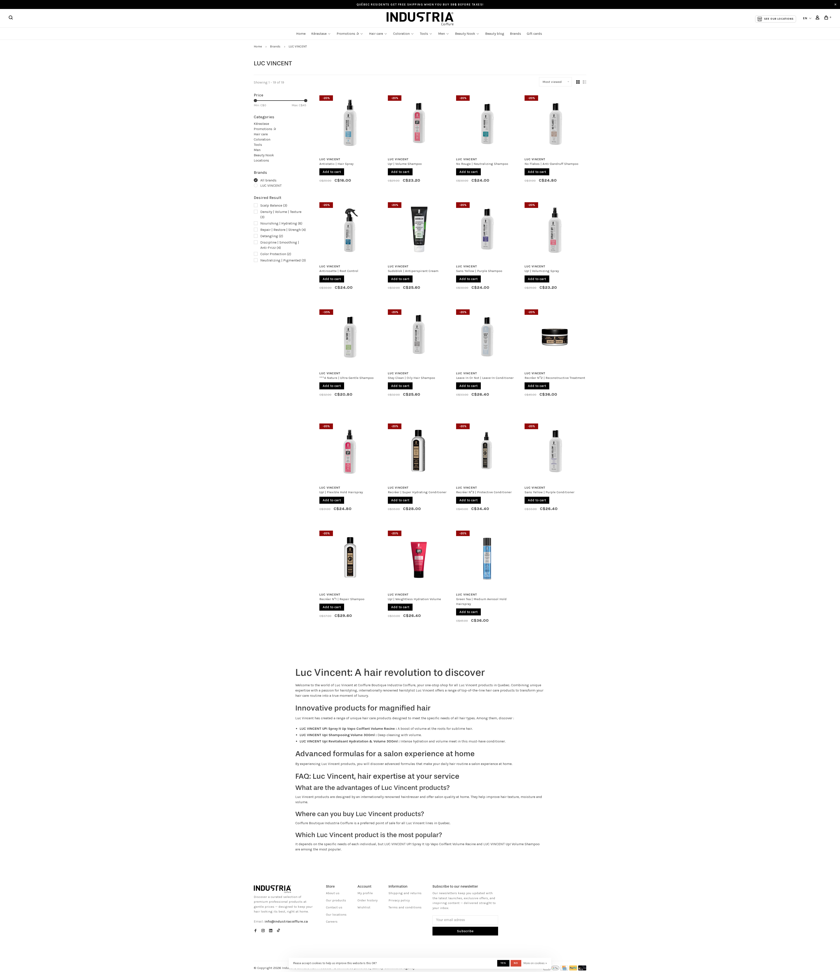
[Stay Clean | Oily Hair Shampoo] (419, 337)
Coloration (401, 33)
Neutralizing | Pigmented (283, 260)
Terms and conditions (405, 907)
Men (441, 33)
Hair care (376, 33)
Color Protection (275, 254)
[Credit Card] (564, 969)
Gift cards (534, 33)
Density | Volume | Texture (280, 214)
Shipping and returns (405, 893)
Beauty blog (494, 33)
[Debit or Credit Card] (582, 969)
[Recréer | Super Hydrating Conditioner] (419, 452)
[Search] (11, 18)
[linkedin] (270, 931)
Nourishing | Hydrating (281, 223)
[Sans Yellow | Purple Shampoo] (487, 230)
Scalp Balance (273, 205)
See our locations (779, 18)
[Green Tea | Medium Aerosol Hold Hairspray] (487, 559)
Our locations (336, 914)
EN (805, 18)
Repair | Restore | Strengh (283, 230)
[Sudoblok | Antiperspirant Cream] (419, 230)
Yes (503, 963)
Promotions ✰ (348, 33)
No (516, 963)
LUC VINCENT (298, 46)
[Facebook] (255, 931)
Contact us (334, 907)
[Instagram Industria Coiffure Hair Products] (263, 931)
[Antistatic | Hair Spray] (350, 123)
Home (301, 33)
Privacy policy (399, 900)
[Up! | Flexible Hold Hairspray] (350, 452)
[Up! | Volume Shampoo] (419, 123)
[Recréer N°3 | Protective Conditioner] (487, 452)
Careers (332, 921)
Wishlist (363, 907)
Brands (515, 33)
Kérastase (319, 33)
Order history (367, 900)
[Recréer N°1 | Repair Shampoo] (350, 559)
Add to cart (332, 172)
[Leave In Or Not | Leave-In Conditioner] (487, 337)
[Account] (818, 18)
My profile (365, 893)
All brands (268, 180)
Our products (336, 900)
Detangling (271, 236)
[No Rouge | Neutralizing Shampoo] (487, 123)
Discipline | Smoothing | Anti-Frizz (279, 245)
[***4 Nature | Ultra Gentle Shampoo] (350, 337)
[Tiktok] (278, 931)
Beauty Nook (465, 33)
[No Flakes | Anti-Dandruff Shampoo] (555, 123)
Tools (424, 33)
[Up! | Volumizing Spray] (555, 230)
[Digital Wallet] (551, 969)
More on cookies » (535, 963)
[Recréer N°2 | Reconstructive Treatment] (555, 337)
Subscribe (465, 931)
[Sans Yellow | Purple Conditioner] (555, 452)
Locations (261, 160)
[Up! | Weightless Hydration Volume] (419, 559)
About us (333, 893)
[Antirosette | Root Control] (350, 230)
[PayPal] (573, 969)
